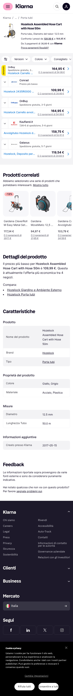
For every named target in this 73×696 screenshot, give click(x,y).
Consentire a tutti (49, 686)
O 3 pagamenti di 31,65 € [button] (40, 237)
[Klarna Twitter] (45, 630)
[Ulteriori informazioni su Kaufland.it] (5, 124)
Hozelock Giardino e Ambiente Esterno (34, 290)
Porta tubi (48, 362)
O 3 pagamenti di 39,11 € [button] (13, 237)
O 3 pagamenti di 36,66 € (51, 93)
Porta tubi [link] (27, 17)
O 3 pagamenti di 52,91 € (51, 135)
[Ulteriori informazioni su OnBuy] (5, 103)
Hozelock (48, 353)
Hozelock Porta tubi (21, 294)
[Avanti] (65, 214)
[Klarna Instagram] (62, 630)
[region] (36, 669)
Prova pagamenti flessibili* (35, 47)
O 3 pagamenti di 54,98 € (51, 72)
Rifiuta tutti (24, 686)
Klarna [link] (7, 17)
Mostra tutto (40, 185)
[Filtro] (5, 59)
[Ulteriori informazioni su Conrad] (5, 82)
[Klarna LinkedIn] (28, 630)
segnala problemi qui (29, 491)
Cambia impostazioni (36, 676)
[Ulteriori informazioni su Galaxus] (5, 144)
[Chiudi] (66, 648)
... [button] (16, 17)
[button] (11, 30)
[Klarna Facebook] (11, 630)
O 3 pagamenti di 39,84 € (50, 155)
